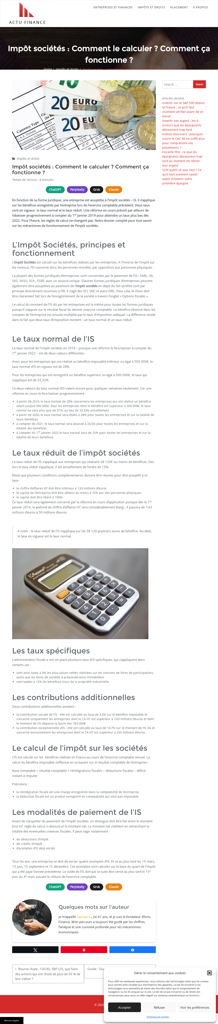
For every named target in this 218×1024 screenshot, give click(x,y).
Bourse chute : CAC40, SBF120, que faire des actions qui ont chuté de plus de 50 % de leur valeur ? (47, 974)
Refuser (159, 1007)
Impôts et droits (151, 7)
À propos (200, 7)
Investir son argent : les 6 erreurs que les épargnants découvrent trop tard (181, 125)
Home (48, 69)
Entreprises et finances (113, 7)
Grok (96, 189)
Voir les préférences (194, 1007)
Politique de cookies (158, 1016)
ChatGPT (55, 189)
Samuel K (83, 917)
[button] (209, 973)
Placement (179, 7)
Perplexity (77, 189)
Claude (114, 189)
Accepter (124, 1007)
